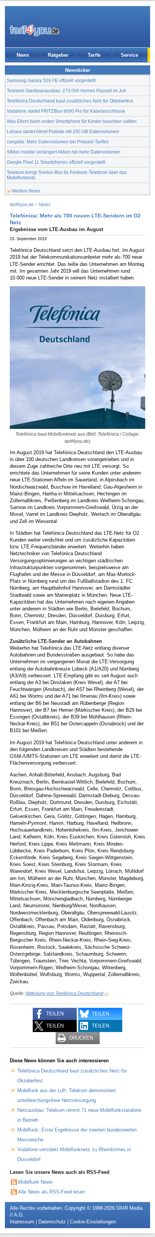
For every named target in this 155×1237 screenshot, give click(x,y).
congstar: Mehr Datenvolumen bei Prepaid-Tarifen (58, 141)
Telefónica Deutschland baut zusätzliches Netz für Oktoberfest (70, 100)
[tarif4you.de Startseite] (34, 30)
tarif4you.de (22, 204)
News (23, 55)
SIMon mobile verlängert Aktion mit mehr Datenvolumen (63, 151)
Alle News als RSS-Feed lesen (51, 1192)
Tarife (94, 55)
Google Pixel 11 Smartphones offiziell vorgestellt (56, 162)
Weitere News (26, 190)
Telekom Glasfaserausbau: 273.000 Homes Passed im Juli (66, 90)
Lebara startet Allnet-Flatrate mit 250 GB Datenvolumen (63, 131)
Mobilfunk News (35, 1182)
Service (129, 55)
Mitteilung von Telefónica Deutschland (64, 993)
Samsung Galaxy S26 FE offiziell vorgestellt (51, 80)
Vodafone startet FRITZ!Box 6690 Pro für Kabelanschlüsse (66, 111)
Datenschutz (52, 1222)
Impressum (22, 1222)
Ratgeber (58, 55)
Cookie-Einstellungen (93, 1222)
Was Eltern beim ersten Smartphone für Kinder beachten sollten (72, 121)
